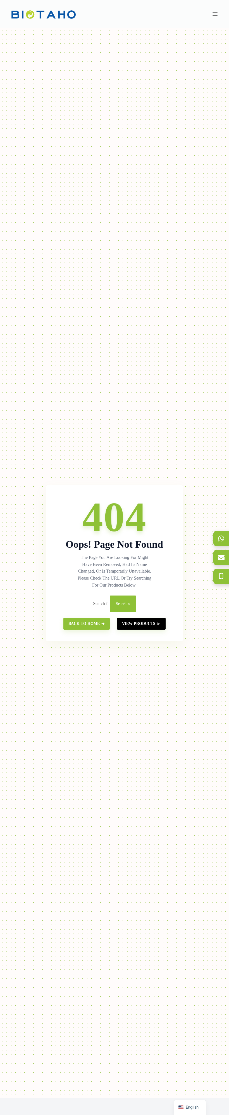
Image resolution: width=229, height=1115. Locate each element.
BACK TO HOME (86, 624)
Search (123, 604)
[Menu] (215, 13)
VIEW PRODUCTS (141, 624)
